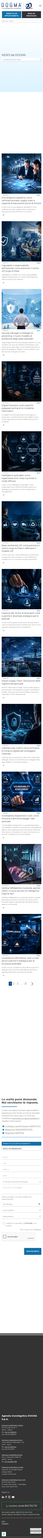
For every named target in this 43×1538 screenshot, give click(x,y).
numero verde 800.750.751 (22, 1505)
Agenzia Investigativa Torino (12, 1440)
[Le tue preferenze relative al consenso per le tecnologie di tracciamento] (4, 1534)
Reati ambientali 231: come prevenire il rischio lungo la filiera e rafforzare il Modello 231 (21, 548)
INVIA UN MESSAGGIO (12, 1149)
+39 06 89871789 (10, 1462)
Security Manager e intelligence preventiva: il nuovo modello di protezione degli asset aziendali (17, 336)
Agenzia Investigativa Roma (12, 1455)
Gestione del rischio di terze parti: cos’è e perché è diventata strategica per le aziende (21, 616)
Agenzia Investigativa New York (13, 1480)
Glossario (5, 1523)
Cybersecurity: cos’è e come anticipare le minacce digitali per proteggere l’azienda (20, 751)
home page (5, 21)
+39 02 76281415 (10, 1432)
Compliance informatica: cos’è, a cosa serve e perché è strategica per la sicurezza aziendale (20, 961)
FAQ (3, 1521)
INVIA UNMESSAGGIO (31, 15)
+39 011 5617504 (10, 1447)
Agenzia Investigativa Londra (12, 1467)
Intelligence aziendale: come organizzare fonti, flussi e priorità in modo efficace (19, 478)
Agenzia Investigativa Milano (12, 1425)
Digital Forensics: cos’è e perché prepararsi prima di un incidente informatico (18, 408)
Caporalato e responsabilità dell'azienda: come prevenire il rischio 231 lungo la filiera (20, 268)
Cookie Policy (36, 1532)
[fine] (31, 984)
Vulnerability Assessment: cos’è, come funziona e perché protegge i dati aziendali (20, 819)
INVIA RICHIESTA (32, 1251)
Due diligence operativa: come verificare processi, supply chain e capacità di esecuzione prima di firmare (21, 201)
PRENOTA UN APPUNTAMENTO (16, 1144)
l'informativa (28, 1223)
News (38, 195)
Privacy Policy (36, 1529)
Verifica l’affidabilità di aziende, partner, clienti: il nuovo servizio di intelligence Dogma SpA (21, 891)
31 (25, 983)
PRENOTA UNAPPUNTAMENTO (12, 15)
